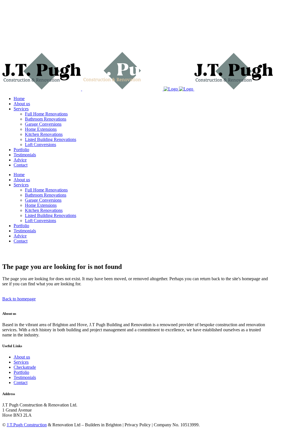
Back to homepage (19, 298)
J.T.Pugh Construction (27, 424)
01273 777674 (15, 9)
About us (22, 357)
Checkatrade (25, 367)
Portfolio (21, 372)
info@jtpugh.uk (16, 28)
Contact (20, 382)
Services (21, 362)
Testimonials (25, 377)
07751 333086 (15, 18)
